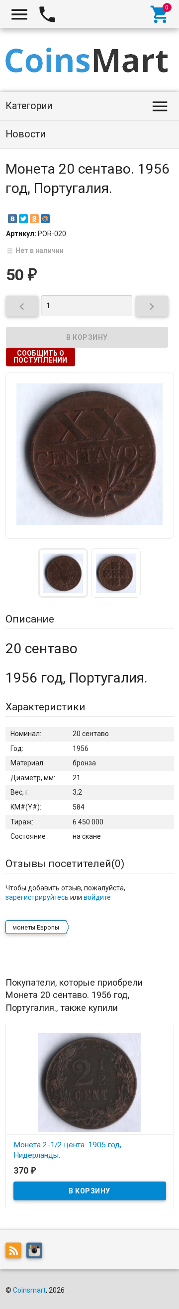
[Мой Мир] (45, 218)
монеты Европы (35, 927)
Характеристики (45, 707)
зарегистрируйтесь (37, 897)
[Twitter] (23, 218)
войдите (97, 897)
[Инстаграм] (36, 1252)
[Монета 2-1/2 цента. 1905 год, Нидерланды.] (89, 1081)
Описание (29, 619)
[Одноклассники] (34, 218)
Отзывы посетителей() (64, 864)
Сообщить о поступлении (40, 356)
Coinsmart (29, 1290)
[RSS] (15, 1252)
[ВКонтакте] (12, 218)
